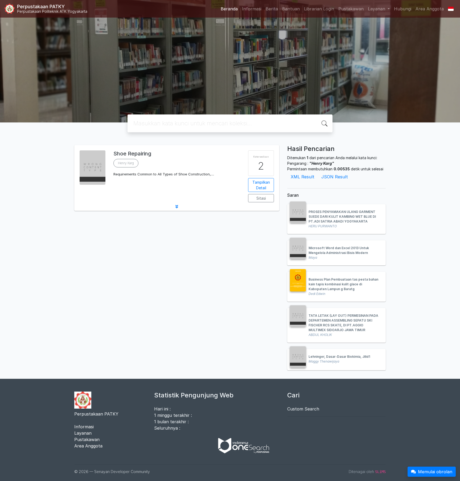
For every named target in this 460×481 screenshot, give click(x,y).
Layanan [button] (377, 8)
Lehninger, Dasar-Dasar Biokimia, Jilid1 (339, 357)
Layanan (83, 433)
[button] (176, 206)
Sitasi (261, 198)
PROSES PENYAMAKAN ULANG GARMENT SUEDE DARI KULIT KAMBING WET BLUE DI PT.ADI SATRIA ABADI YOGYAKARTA (342, 216)
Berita (272, 8)
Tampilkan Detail (261, 185)
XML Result (302, 176)
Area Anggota (430, 8)
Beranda (229, 8)
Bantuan (291, 8)
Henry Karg (126, 163)
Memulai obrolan (435, 471)
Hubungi (402, 8)
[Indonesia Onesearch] (241, 445)
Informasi (251, 8)
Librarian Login (319, 8)
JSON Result (334, 176)
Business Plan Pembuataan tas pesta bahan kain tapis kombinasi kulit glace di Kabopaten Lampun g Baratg (343, 284)
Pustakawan (351, 8)
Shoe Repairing (132, 153)
